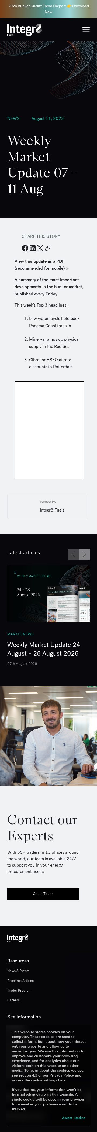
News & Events (18, 971)
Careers (13, 1000)
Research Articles (20, 981)
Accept (67, 1118)
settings (50, 1080)
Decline (79, 1118)
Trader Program (19, 990)
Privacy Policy (62, 1075)
